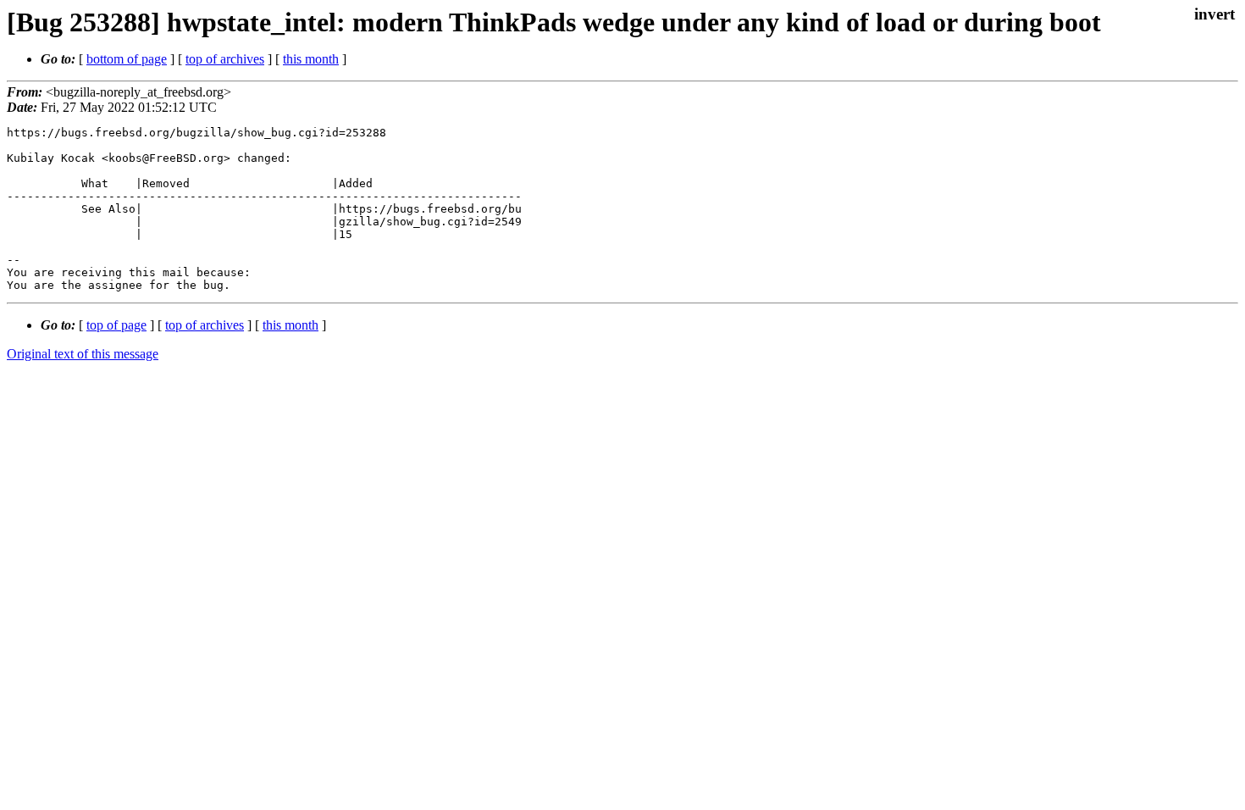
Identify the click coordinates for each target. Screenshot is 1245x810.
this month (311, 59)
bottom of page (126, 59)
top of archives (224, 59)
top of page (116, 325)
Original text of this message (82, 354)
